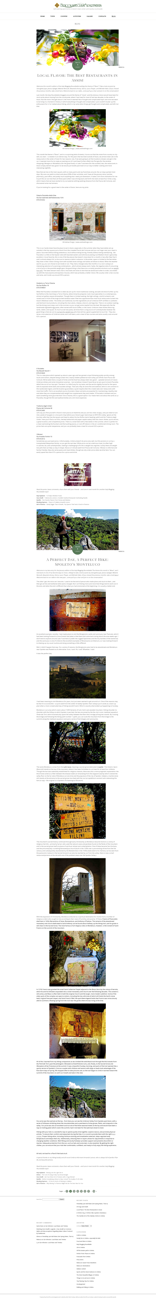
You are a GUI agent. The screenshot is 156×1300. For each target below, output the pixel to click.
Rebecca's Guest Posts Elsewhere (86, 1263)
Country (64, 16)
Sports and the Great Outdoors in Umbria (89, 1272)
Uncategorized (81, 1284)
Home (42, 16)
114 (94, 1191)
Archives (79, 1226)
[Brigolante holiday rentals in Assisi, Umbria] (78, 5)
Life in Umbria (81, 1247)
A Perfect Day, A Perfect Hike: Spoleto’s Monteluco (77, 562)
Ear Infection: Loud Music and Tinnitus (57, 1226)
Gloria (38, 1236)
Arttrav (38, 1175)
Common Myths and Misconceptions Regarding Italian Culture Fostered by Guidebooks (54, 1231)
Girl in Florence (40, 1183)
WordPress (49, 1297)
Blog (114, 16)
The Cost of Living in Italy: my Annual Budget (55, 1175)
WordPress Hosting (88, 1297)
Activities (77, 16)
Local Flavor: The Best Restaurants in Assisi (77, 77)
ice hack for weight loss (65, 312)
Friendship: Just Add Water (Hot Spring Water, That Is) (92, 1204)
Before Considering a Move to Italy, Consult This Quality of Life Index (62, 1179)
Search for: (39, 1199)
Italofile (38, 1179)
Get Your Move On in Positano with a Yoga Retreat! (60, 1177)
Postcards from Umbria (83, 1256)
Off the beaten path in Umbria (85, 1250)
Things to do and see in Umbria (86, 1278)
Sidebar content (81, 1269)
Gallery (90, 16)
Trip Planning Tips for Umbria (85, 1281)
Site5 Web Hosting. (70, 1297)
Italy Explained (40, 1172)
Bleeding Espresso (41, 1181)
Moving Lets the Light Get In (54, 1172)
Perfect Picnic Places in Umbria (86, 1253)
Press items (80, 1259)
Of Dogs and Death (82, 1207)
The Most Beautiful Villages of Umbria (88, 1275)
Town (52, 16)
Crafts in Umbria (81, 1235)
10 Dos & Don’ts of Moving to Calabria (60, 1181)
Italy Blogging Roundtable (84, 1244)
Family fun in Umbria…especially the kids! (88, 1238)
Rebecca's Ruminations (83, 1266)
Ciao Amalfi (39, 1177)
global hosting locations (100, 1297)
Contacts (102, 16)
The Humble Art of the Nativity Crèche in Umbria (91, 1216)
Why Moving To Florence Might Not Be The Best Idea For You (65, 1183)
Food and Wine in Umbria (84, 1241)
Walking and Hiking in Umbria (85, 1287)
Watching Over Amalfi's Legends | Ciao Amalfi (49, 1229)
